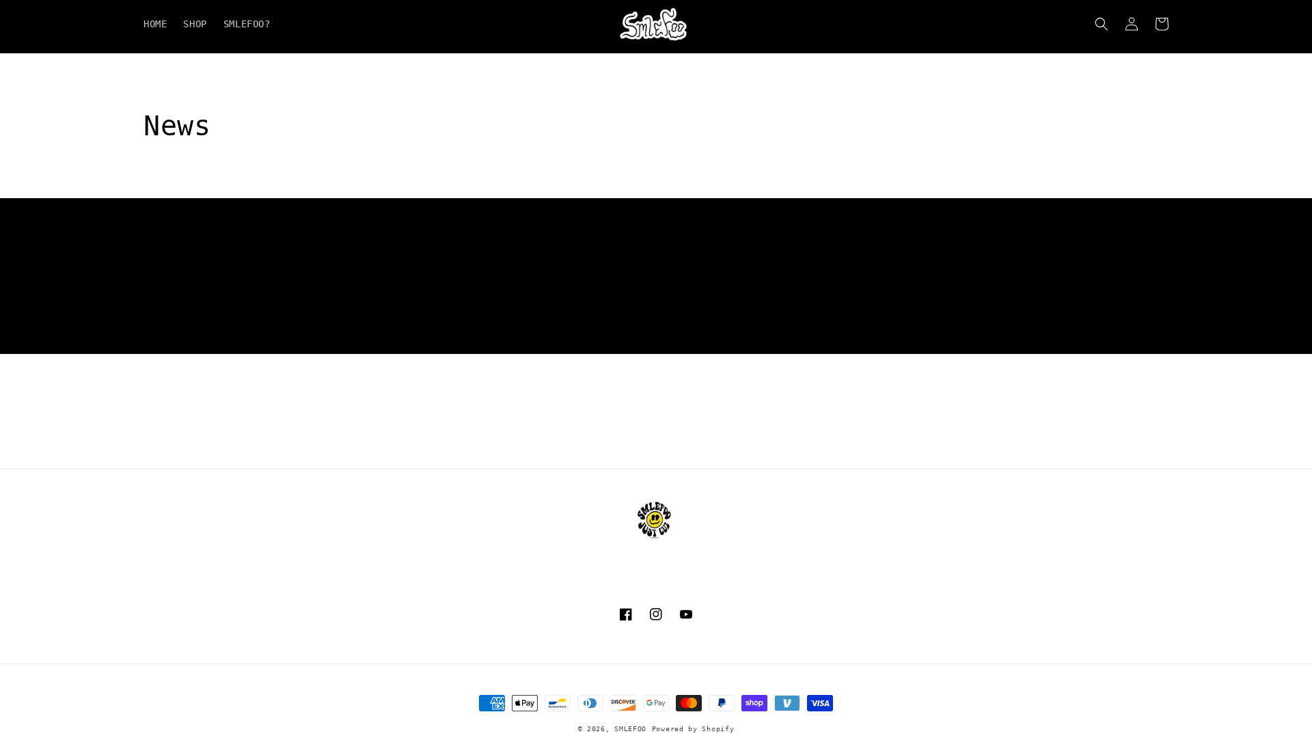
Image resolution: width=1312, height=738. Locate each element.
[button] (1101, 24)
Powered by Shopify (693, 729)
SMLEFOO (630, 729)
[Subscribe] (763, 338)
